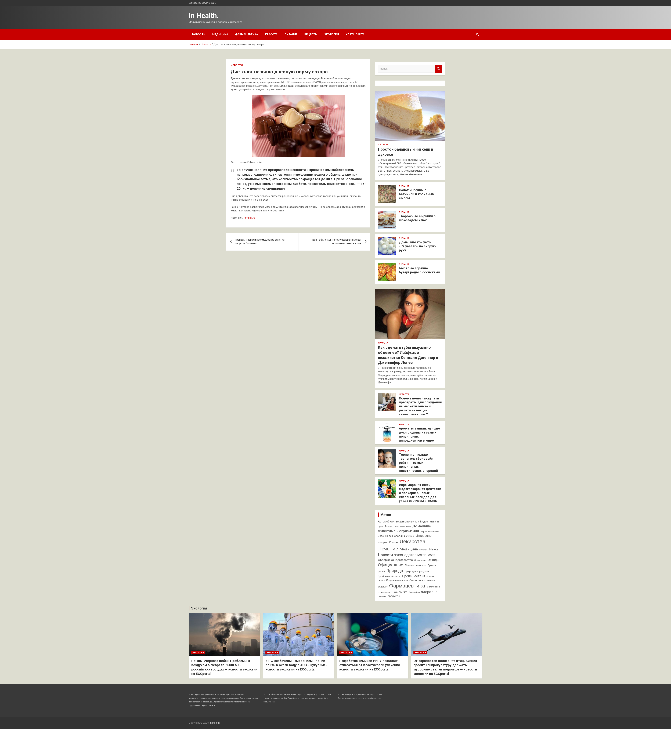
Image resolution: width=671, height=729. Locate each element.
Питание (291, 34)
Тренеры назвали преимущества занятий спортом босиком (259, 241)
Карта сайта (355, 34)
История (382, 542)
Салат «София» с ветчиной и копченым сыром (416, 194)
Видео (424, 521)
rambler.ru (249, 217)
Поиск (438, 69)
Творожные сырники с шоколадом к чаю (417, 218)
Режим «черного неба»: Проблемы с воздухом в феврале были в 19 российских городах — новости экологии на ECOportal (224, 667)
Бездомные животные (407, 522)
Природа (394, 570)
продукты (394, 596)
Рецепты (310, 34)
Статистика (416, 580)
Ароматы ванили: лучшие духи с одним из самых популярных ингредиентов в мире (419, 434)
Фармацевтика (246, 34)
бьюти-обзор (414, 592)
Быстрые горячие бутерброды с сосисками (419, 270)
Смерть (381, 580)
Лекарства (412, 541)
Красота (271, 34)
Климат (393, 542)
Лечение (388, 549)
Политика (421, 565)
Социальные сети (397, 580)
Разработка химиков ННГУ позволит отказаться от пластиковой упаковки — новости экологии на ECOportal (371, 665)
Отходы (433, 560)
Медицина (220, 34)
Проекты (395, 576)
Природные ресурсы (417, 571)
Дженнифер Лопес (402, 527)
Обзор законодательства (395, 560)
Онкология (420, 560)
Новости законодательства (402, 555)
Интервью (409, 536)
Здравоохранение (429, 531)
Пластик (410, 565)
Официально (390, 564)
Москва (423, 549)
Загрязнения (408, 531)
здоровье (429, 592)
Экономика (399, 592)
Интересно (423, 535)
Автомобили (386, 521)
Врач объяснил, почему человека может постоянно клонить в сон (336, 241)
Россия (430, 576)
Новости (198, 34)
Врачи (388, 526)
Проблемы (384, 576)
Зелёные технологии (390, 536)
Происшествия (413, 576)
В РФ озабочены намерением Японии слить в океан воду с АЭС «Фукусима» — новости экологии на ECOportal (298, 665)
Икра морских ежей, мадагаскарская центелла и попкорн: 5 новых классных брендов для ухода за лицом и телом (420, 493)
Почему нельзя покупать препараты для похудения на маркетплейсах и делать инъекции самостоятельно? (420, 406)
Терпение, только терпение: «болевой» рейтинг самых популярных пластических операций (418, 462)
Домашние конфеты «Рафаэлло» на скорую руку (417, 246)
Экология (331, 34)
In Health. (204, 16)
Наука (433, 549)
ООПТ (431, 555)
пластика (382, 596)
